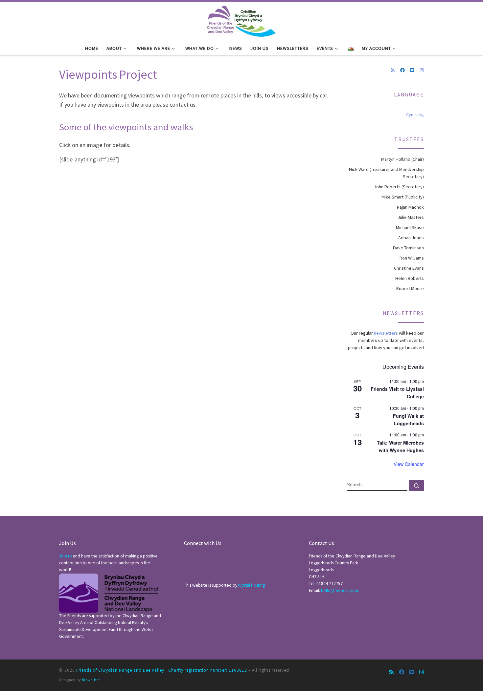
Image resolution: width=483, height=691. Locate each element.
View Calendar (409, 464)
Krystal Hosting (251, 585)
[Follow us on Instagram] (422, 70)
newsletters (386, 333)
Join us (65, 556)
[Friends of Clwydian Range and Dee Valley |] (241, 20)
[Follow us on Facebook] (402, 70)
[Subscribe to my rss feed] (393, 70)
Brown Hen (91, 680)
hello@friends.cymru (340, 590)
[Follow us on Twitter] (412, 70)
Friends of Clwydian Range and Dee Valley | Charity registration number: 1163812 (161, 670)
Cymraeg (415, 114)
